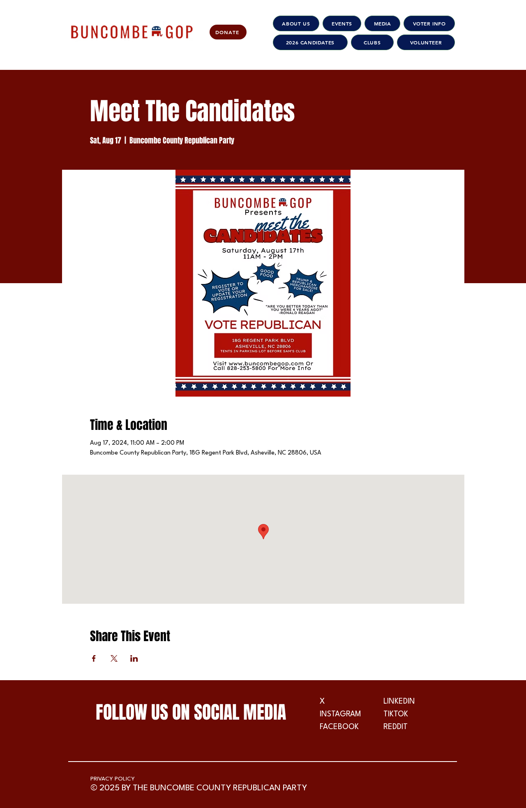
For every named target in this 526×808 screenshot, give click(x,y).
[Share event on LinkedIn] (134, 658)
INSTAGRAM (340, 714)
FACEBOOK (339, 727)
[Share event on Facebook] (94, 658)
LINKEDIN (399, 701)
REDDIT (395, 727)
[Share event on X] (114, 658)
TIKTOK (395, 714)
